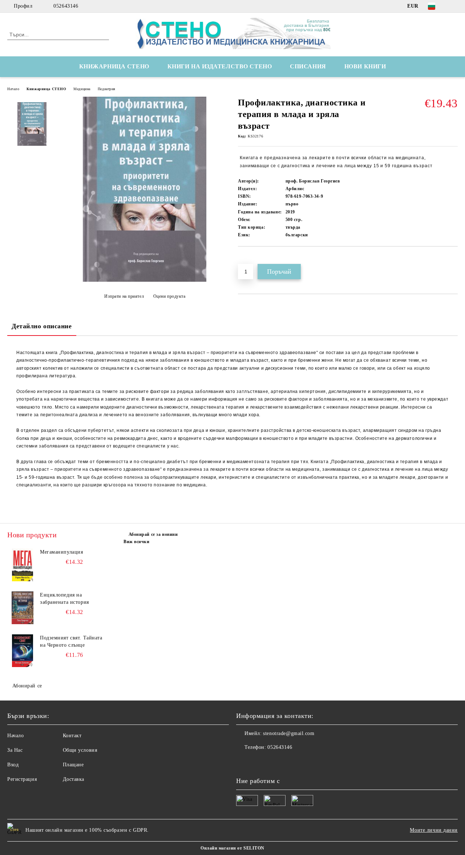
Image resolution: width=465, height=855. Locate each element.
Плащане (73, 764)
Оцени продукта (169, 296)
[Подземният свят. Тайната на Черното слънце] (22, 650)
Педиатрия (107, 89)
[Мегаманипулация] (22, 565)
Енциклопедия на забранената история (64, 598)
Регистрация (22, 779)
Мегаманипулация (61, 552)
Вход (13, 764)
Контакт (72, 735)
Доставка (73, 779)
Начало (13, 89)
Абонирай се (27, 686)
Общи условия (80, 750)
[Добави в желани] (252, 258)
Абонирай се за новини (153, 534)
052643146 (65, 6)
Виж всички (137, 541)
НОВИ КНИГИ (365, 66)
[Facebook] (454, 6)
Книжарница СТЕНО (46, 89)
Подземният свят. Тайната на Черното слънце (71, 641)
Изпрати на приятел (124, 296)
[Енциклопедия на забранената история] (22, 607)
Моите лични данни (434, 830)
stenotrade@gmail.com (288, 733)
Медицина (81, 89)
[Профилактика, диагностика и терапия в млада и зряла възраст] (144, 280)
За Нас (15, 750)
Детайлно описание (42, 326)
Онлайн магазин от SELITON (232, 848)
